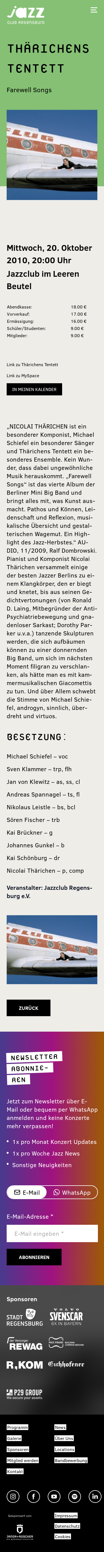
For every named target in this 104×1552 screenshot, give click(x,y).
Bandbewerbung (71, 1460)
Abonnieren (34, 1257)
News (60, 1427)
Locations (64, 1449)
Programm (17, 1427)
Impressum (66, 1515)
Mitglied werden (22, 1460)
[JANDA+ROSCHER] (20, 1532)
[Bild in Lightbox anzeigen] (52, 949)
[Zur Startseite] (26, 14)
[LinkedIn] (95, 1496)
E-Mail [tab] (31, 1192)
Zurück (28, 1008)
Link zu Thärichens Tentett (32, 364)
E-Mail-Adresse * (30, 1216)
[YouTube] (54, 1496)
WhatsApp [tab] (76, 1192)
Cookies (62, 1536)
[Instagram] (13, 1496)
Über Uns (64, 1438)
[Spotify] (74, 1496)
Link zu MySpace (23, 375)
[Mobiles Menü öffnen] (94, 10)
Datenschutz (67, 1526)
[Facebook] (33, 1496)
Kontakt (15, 1471)
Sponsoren (18, 1449)
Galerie (14, 1438)
